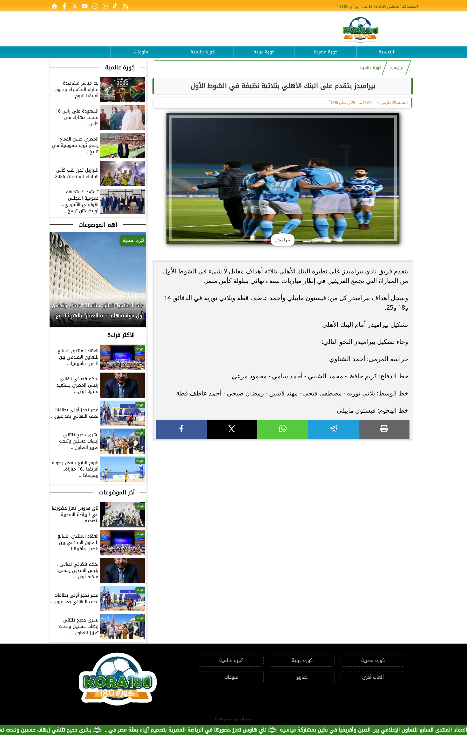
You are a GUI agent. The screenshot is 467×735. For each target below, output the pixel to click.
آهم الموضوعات (97, 224)
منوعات (141, 52)
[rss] (125, 6)
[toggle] (79, 47)
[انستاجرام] (95, 6)
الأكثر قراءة (121, 335)
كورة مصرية (325, 52)
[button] (55, 314)
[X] (232, 429)
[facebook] (181, 429)
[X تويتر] (75, 6)
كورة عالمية (203, 52)
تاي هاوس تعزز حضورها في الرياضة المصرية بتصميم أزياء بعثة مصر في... (207, 730)
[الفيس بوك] (64, 6)
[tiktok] (115, 6)
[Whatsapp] (105, 6)
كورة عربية (264, 52)
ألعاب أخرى (373, 677)
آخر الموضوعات (117, 492)
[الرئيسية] (54, 6)
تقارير (302, 677)
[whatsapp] (282, 429)
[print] (384, 429)
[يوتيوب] (85, 6)
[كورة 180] (360, 30)
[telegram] (333, 429)
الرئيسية (387, 52)
